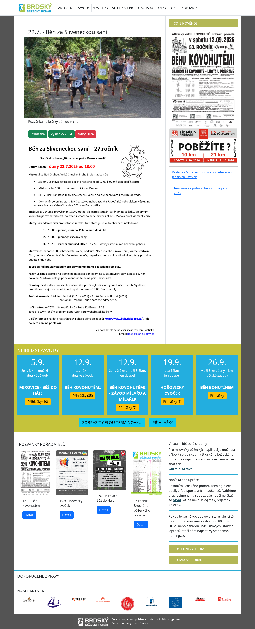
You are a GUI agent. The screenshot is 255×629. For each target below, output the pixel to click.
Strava (187, 469)
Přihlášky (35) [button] (83, 395)
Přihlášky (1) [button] (172, 401)
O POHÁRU (144, 8)
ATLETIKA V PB (122, 8)
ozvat (177, 500)
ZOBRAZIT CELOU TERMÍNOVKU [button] (112, 422)
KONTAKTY (190, 8)
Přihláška (38, 134)
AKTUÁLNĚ (66, 8)
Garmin (175, 469)
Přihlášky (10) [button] (38, 401)
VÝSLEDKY (100, 8)
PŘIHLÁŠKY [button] (162, 422)
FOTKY (161, 8)
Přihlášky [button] (217, 395)
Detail (29, 515)
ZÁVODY (83, 8)
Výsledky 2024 (61, 134)
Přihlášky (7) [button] (127, 407)
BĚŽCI (174, 8)
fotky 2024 (86, 134)
